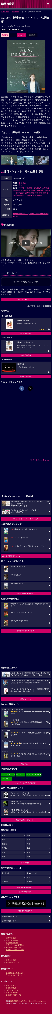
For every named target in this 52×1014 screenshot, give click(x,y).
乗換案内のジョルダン (18, 1001)
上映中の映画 (11, 938)
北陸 (28, 848)
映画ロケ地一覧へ (25, 892)
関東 (28, 835)
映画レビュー (25, 764)
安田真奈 (22, 183)
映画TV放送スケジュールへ (25, 820)
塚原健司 (32, 190)
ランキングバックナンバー (16, 975)
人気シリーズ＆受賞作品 (15, 945)
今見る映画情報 (12, 993)
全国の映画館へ (25, 863)
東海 (28, 839)
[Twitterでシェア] (30, 388)
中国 (3, 852)
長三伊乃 (22, 195)
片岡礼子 (22, 188)
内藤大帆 (34, 193)
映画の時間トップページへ (11, 921)
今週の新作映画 (12, 940)
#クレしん (19, 774)
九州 (3, 857)
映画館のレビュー (12, 962)
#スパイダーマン (7, 774)
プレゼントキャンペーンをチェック (25, 519)
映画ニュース (11, 985)
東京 (3, 835)
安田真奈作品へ (25, 333)
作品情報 (15, 12)
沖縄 (28, 857)
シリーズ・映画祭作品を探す (25, 783)
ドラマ (4, 30)
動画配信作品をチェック (25, 631)
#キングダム (5, 779)
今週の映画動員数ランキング (11, 556)
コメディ (5, 882)
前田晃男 (37, 188)
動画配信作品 (11, 988)
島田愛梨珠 (17, 190)
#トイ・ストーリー (33, 774)
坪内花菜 (40, 190)
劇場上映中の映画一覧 (25, 593)
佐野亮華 (42, 193)
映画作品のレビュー (13, 947)
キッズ (29, 877)
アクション (6, 873)
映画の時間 (5, 12)
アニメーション (32, 873)
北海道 (4, 844)
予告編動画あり (14, 30)
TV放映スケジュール (14, 990)
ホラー (29, 882)
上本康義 (45, 188)
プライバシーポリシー (37, 1001)
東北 (28, 844)
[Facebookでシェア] (21, 388)
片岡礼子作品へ (25, 355)
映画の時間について (25, 911)
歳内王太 (30, 195)
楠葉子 (25, 190)
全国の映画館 (11, 960)
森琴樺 (28, 193)
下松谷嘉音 (20, 193)
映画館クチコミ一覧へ (25, 888)
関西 (3, 839)
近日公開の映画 (12, 943)
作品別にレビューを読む (15, 950)
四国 (28, 852)
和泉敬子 (30, 188)
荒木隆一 (38, 195)
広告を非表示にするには (40, 460)
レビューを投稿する (25, 299)
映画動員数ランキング (14, 973)
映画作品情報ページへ (10, 916)
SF (3, 877)
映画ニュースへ (25, 699)
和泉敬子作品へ (25, 376)
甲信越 (4, 848)
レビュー (21, 35)
